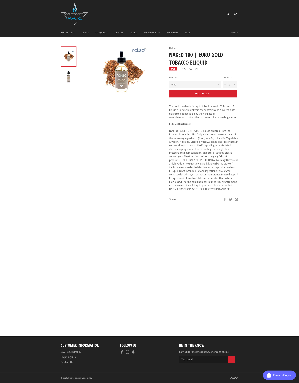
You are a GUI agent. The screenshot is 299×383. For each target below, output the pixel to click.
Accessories (151, 32)
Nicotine (173, 77)
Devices (119, 32)
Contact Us (67, 362)
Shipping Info (68, 357)
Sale (187, 32)
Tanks (133, 32)
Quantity (227, 77)
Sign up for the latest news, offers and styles (204, 352)
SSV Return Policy (71, 352)
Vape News (172, 32)
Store (85, 32)
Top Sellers (68, 32)
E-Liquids (101, 32)
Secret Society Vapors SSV (80, 378)
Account (234, 32)
